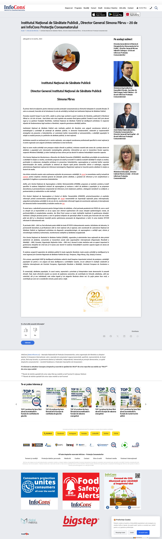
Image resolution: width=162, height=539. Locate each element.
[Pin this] (131, 336)
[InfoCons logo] (14, 8)
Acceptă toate (143, 532)
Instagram (72, 434)
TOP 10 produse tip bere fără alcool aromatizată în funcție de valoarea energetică (55, 412)
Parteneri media (111, 458)
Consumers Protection (55, 429)
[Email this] (104, 336)
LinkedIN (95, 434)
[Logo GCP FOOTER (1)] (124, 445)
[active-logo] (135, 445)
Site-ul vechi (97, 458)
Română (139, 537)
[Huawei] (132, 14)
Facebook (60, 434)
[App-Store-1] (115, 14)
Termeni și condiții (31, 458)
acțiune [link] (25, 177)
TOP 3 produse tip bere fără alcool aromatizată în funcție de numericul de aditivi (105, 412)
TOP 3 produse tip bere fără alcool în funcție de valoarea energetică (81, 411)
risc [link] (63, 203)
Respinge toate (120, 532)
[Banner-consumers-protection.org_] (39, 491)
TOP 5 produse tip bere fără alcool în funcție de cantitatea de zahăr (130, 411)
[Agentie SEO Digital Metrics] (39, 521)
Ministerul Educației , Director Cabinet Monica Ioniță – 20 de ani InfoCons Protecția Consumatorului (126, 175)
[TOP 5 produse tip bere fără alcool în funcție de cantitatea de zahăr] (130, 397)
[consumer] (26, 445)
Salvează (27, 343)
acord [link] (83, 174)
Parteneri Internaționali (129, 458)
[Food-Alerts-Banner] (81, 491)
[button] (156, 7)
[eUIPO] (81, 445)
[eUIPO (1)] (102, 445)
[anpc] (59, 445)
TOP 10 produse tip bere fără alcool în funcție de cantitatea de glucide (30, 411)
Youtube (84, 434)
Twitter (106, 434)
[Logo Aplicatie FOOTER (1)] (113, 445)
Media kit (67, 458)
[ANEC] (48, 445)
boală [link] (62, 199)
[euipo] (70, 445)
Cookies (77, 458)
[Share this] (111, 336)
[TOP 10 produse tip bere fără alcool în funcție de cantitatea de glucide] (31, 397)
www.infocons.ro (33, 355)
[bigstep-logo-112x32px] (81, 521)
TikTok (116, 434)
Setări (132, 532)
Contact (86, 458)
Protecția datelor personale (51, 458)
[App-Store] (99, 14)
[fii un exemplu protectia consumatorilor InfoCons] (122, 491)
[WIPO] (91, 445)
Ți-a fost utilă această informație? (32, 324)
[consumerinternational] (37, 445)
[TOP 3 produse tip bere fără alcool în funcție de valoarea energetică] (81, 397)
